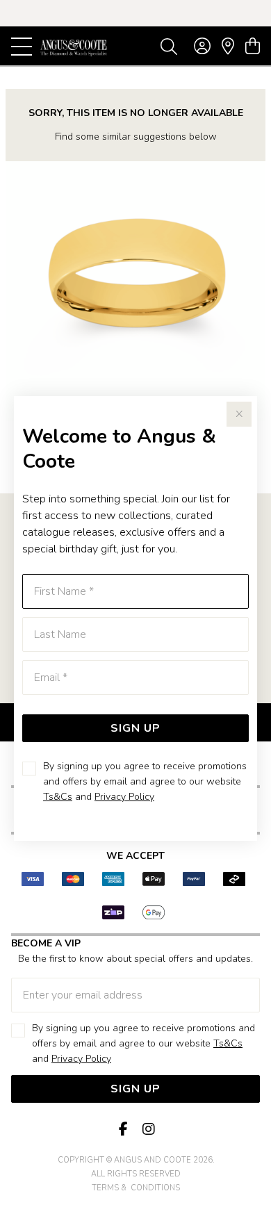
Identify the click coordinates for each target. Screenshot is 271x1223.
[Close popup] (239, 414)
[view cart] (252, 46)
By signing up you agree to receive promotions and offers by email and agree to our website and (145, 781)
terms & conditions (136, 1188)
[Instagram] (148, 1129)
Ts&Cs (57, 796)
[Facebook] (123, 1129)
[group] (135, 13)
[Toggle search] (168, 46)
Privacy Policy (124, 796)
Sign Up (135, 728)
